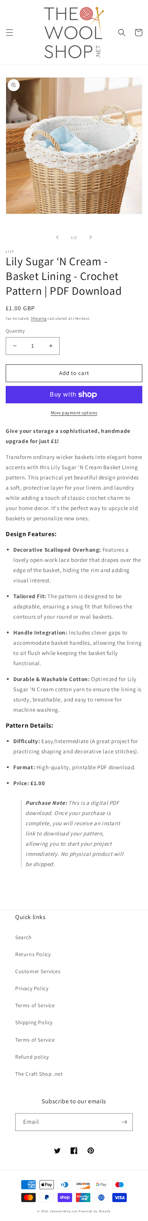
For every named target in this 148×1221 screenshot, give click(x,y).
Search (23, 937)
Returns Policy (32, 954)
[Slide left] (57, 237)
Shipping (39, 318)
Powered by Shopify (95, 1211)
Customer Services (37, 971)
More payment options (74, 412)
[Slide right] (90, 237)
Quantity (15, 331)
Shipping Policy (34, 1022)
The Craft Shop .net (39, 1073)
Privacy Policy (31, 988)
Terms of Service (35, 1005)
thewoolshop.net (64, 1211)
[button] (9, 32)
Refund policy (32, 1056)
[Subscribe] (124, 1122)
